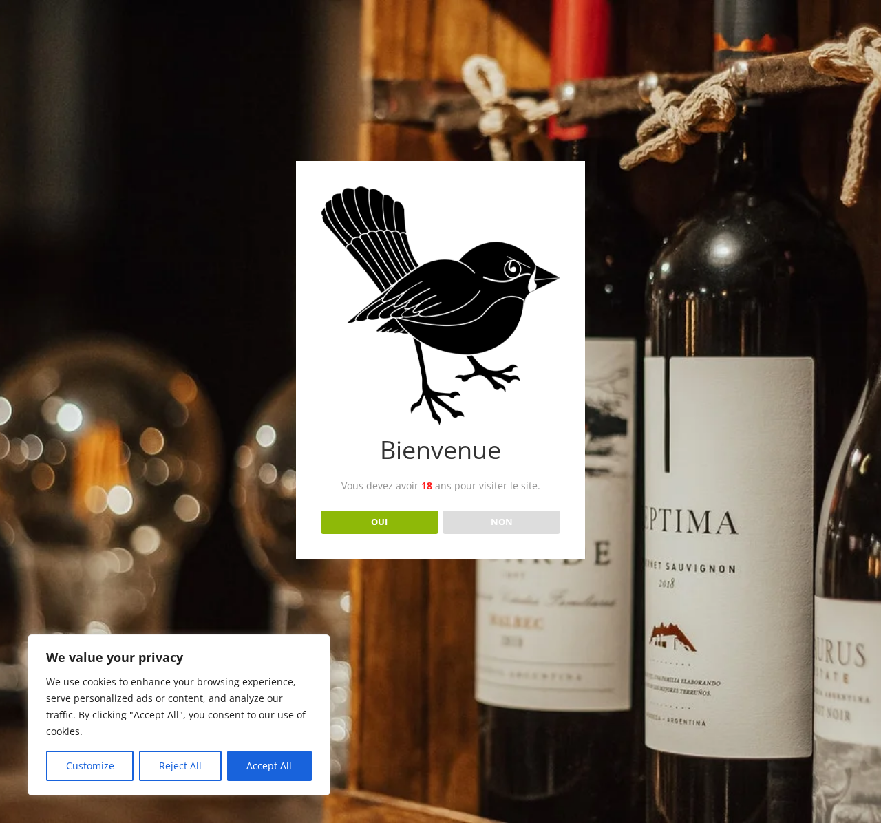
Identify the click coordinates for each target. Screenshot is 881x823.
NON (502, 521)
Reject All (180, 765)
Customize (90, 765)
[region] (179, 714)
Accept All (269, 765)
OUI (379, 521)
